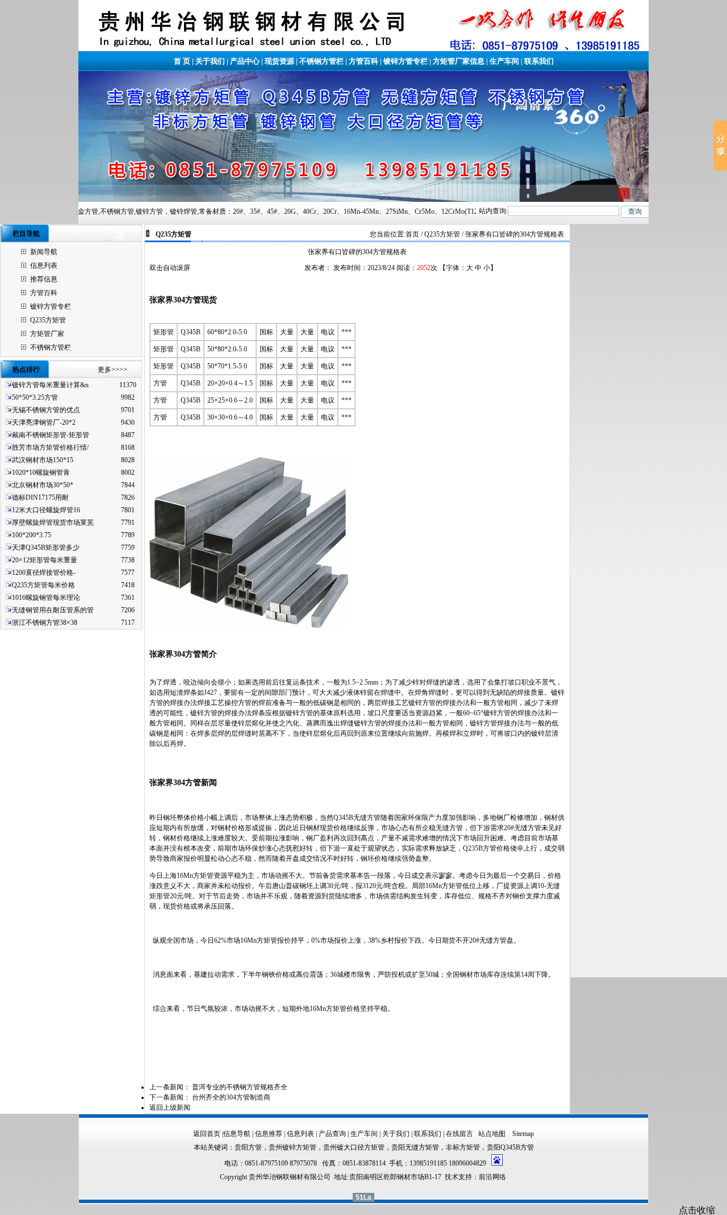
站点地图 (492, 1134)
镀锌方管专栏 (405, 61)
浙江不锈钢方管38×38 (44, 623)
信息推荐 (268, 1134)
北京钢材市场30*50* (42, 485)
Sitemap (523, 1134)
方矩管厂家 (47, 334)
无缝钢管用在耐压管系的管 (53, 610)
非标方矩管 (463, 1147)
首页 (412, 234)
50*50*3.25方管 (35, 397)
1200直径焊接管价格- (44, 573)
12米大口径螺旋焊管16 (46, 510)
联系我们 (539, 61)
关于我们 (210, 61)
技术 (451, 1177)
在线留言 (459, 1134)
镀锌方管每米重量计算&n (50, 385)
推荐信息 (43, 279)
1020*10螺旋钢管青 (41, 472)
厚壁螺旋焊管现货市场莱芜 (53, 522)
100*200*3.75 (31, 535)
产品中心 (245, 61)
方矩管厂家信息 (458, 61)
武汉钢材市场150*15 (42, 460)
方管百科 (363, 61)
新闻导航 (43, 252)
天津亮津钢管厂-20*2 (44, 422)
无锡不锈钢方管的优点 (46, 410)
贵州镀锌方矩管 (292, 1147)
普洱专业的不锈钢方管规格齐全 (239, 1087)
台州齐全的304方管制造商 (231, 1097)
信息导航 (236, 1134)
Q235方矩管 (48, 320)
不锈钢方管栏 (321, 61)
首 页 (182, 61)
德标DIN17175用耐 (40, 497)
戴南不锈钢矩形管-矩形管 (50, 435)
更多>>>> (112, 370)
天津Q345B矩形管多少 (46, 547)
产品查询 (332, 1134)
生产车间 (504, 61)
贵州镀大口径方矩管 (354, 1147)
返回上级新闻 (169, 1108)
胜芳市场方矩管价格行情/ (50, 447)
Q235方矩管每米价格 (43, 585)
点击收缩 (697, 1210)
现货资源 (279, 61)
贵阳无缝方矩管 (415, 1147)
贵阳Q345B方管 (510, 1147)
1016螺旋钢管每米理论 (46, 598)
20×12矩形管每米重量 (44, 560)
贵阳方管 (248, 1147)
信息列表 (43, 265)
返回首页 (206, 1134)
